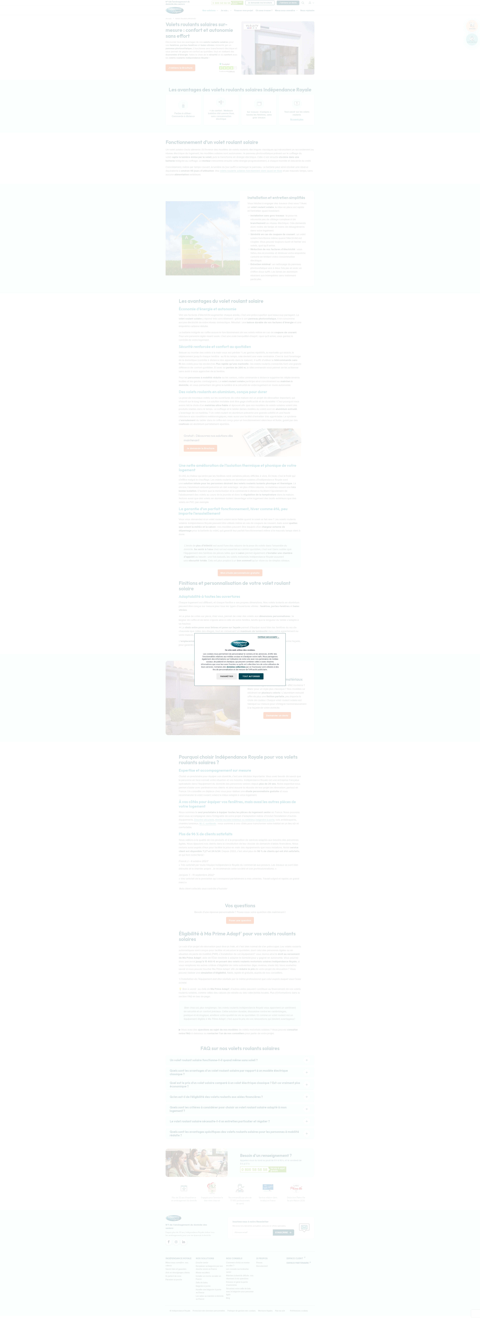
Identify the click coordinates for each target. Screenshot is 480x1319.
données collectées (236, 667)
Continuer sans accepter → (268, 637)
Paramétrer (226, 676)
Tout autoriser (251, 676)
